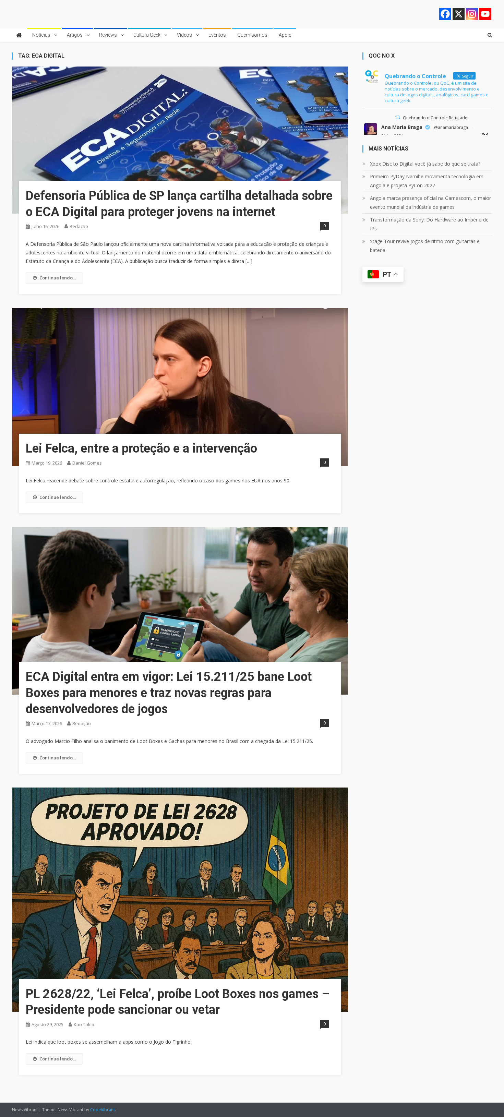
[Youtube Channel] (485, 14)
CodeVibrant (102, 1110)
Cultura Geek (146, 35)
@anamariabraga (451, 127)
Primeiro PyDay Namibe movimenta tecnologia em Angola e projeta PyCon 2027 (426, 181)
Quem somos (252, 35)
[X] (459, 14)
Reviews (108, 35)
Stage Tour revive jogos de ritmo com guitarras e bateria (425, 245)
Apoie (285, 35)
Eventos (217, 35)
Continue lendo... (57, 278)
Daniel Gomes (87, 463)
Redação (79, 226)
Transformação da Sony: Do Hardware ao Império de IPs (429, 224)
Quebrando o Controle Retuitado (435, 118)
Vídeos (184, 35)
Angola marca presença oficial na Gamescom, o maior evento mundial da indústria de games (430, 202)
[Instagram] (472, 14)
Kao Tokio (84, 1024)
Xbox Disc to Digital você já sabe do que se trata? (425, 163)
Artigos (75, 35)
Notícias (41, 35)
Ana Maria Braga (401, 127)
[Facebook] (445, 14)
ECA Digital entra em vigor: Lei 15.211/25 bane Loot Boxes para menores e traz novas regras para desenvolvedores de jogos (169, 693)
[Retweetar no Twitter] (397, 117)
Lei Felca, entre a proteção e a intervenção (141, 448)
